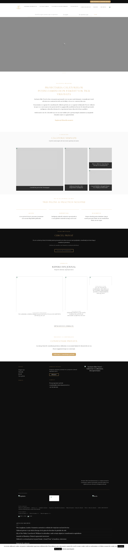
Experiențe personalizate (30, 6)
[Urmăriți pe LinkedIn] (23, 383)
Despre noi (21, 370)
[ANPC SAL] (22, 517)
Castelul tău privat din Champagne (40, 187)
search (95, 14)
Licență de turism (23, 513)
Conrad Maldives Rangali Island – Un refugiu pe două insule (100, 186)
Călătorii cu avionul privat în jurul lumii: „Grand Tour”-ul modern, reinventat (41, 539)
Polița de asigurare (46, 513)
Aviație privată (74, 6)
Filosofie (95, 7)
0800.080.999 (104, 507)
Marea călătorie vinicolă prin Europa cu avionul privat (100, 164)
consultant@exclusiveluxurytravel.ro (59, 385)
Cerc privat (103, 7)
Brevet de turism (34, 513)
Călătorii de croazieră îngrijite (59, 6)
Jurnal (20, 374)
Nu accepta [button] (58, 549)
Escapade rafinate (44, 6)
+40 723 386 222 (53, 387)
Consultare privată (86, 7)
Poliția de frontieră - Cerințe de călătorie (74, 507)
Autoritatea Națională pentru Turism (26, 509)
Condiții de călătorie (43, 507)
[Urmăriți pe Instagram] (21, 383)
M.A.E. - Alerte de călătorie (90, 507)
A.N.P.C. (99, 507)
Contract (34, 507)
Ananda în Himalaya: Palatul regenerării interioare (32, 536)
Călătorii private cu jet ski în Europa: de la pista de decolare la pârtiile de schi (76, 314)
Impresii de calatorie (23, 543)
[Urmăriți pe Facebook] (19, 383)
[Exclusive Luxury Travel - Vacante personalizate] (18, 7)
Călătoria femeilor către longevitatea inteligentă (76, 186)
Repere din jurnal (64, 266)
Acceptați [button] (120, 546)
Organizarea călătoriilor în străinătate (57, 507)
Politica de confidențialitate (24, 507)
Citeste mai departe (68, 549)
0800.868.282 (37, 509)
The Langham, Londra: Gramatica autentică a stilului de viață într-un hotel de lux (39, 314)
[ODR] (30, 517)
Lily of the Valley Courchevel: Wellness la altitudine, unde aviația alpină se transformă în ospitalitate (101, 290)
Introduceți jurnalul (64, 326)
